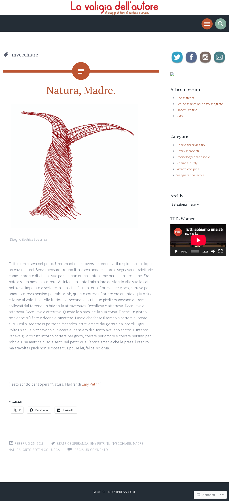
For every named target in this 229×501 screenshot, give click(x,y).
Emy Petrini (91, 384)
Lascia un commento (90, 450)
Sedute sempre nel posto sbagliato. (200, 104)
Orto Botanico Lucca (41, 450)
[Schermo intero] (220, 251)
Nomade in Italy (186, 163)
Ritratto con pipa (187, 169)
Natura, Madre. (81, 90)
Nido (179, 116)
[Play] (176, 251)
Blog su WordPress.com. (114, 492)
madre (138, 443)
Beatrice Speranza (72, 443)
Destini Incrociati (187, 151)
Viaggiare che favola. (190, 175)
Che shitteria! (185, 98)
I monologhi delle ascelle (193, 157)
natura (15, 450)
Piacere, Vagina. (187, 110)
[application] (198, 240)
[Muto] (213, 251)
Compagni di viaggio (190, 145)
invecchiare (121, 443)
